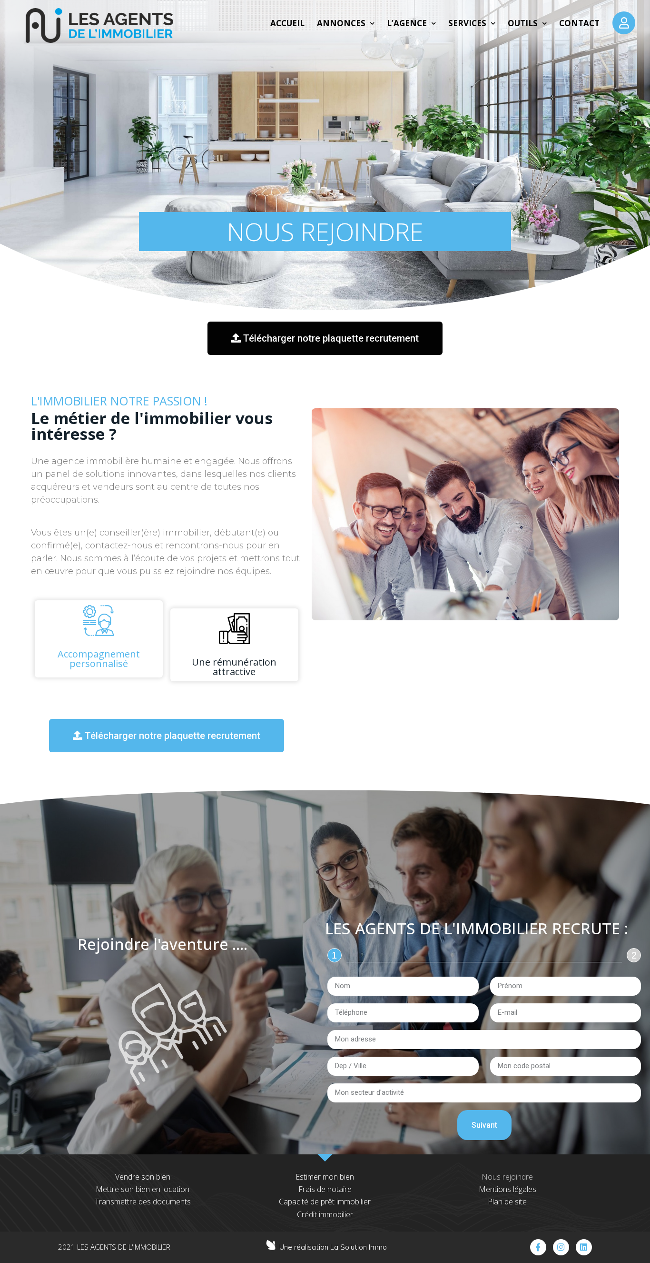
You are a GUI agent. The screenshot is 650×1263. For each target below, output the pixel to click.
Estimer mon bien (324, 1177)
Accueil (287, 23)
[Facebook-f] (538, 1247)
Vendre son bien (142, 1177)
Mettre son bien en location (142, 1189)
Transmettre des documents (143, 1201)
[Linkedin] (584, 1247)
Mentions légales (507, 1189)
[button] (325, 338)
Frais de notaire (325, 1189)
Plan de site (507, 1201)
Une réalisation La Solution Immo (333, 1247)
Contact (579, 23)
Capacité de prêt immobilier (325, 1201)
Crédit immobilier (325, 1214)
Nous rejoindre (507, 1177)
